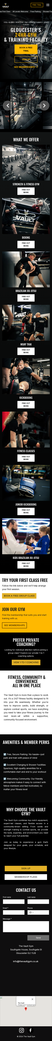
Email (5, 908)
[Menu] (48, 5)
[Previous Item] (8, 106)
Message (7, 919)
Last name (31, 897)
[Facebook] (30, 1030)
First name (7, 897)
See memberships (24, 67)
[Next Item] (44, 106)
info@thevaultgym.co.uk (25, 961)
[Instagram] (21, 1030)
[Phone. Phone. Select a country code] (31, 912)
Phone (30, 908)
